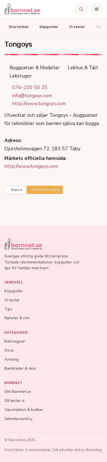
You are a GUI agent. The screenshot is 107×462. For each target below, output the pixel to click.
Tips (8, 309)
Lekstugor (20, 76)
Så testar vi (14, 400)
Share (15, 190)
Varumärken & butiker (23, 409)
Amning (11, 359)
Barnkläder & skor (20, 368)
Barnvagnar (14, 341)
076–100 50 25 (29, 87)
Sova (8, 350)
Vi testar (77, 26)
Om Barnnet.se (17, 391)
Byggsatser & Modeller (34, 67)
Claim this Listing (46, 190)
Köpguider (49, 26)
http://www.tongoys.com (39, 103)
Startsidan (19, 26)
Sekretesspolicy (18, 418)
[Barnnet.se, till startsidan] (22, 9)
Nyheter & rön (16, 318)
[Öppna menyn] (97, 9)
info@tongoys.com (32, 95)
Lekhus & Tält (82, 67)
